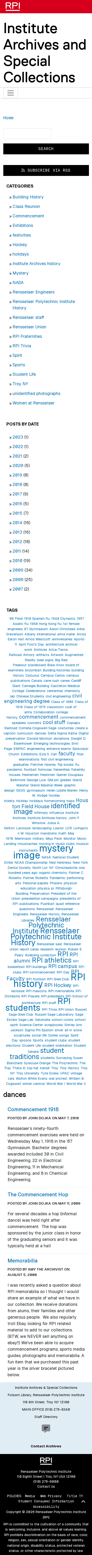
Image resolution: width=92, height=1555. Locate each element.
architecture (55, 644)
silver (59, 1030)
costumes (66, 728)
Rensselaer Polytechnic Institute (42, 925)
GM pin (53, 780)
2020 (18, 465)
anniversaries (62, 639)
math (62, 833)
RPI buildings (36, 967)
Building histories (56, 670)
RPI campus (62, 966)
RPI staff (49, 1003)
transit (45, 1068)
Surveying (64, 1058)
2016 (17, 503)
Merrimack (23, 838)
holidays (21, 254)
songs (64, 1035)
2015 (17, 513)
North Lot (40, 868)
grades (65, 780)
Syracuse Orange (37, 1063)
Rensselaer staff (28, 317)
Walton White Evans (31, 1078)
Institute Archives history (36, 263)
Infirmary (41, 813)
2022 (18, 446)
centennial (55, 691)
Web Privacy (51, 1496)
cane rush (51, 681)
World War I (55, 1084)
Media (30, 1496)
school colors (62, 1020)
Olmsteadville (66, 868)
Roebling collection (40, 955)
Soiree (53, 1035)
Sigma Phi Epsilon (39, 1030)
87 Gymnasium (36, 629)
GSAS (20, 790)
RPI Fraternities (27, 336)
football (30, 769)
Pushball (47, 904)
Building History (28, 197)
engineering (36, 749)
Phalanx (56, 883)
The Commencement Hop (38, 1194)
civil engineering (58, 696)
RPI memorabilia (61, 991)
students (48, 1058)
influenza (57, 813)
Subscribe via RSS (48, 170)
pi (52, 888)
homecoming (54, 801)
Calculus (32, 675)
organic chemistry (53, 873)
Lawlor (58, 828)
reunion (60, 949)
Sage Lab (25, 1020)
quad (60, 904)
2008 (18, 579)
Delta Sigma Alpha (62, 733)
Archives (40, 649)
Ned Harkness (60, 862)
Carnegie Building (35, 686)
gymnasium (36, 790)
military (38, 838)
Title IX (75, 1496)
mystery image (43, 851)
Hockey (20, 244)
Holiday (22, 801)
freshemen (30, 775)
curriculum (25, 733)
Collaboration (44, 712)
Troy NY (20, 383)
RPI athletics (51, 960)
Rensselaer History (45, 914)
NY (51, 868)
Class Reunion (26, 206)
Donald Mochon (39, 738)
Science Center (31, 1025)
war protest (58, 1078)
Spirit (17, 355)
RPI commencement (39, 972)
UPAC (64, 1073)
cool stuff (54, 722)
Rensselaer (45, 909)
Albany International (40, 634)
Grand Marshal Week (46, 785)
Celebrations (36, 691)
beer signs (45, 660)
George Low (36, 780)
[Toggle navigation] (10, 93)
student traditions (36, 1053)
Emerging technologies (51, 743)
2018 (17, 484)
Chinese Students (30, 696)
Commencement (28, 216)
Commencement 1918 (33, 1109)
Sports (19, 364)
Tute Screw (50, 1073)
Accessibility (46, 1507)
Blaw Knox (55, 665)
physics (44, 888)
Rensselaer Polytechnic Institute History (46, 937)
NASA (18, 282)
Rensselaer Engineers (33, 292)
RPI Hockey (57, 985)
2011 (17, 551)
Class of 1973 (35, 707)
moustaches (28, 844)
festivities (22, 235)
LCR (68, 828)
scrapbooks (53, 1025)
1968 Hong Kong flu (46, 624)
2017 (17, 494)
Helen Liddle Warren (62, 790)
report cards (29, 949)
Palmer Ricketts (35, 878)
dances (40, 733)
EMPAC (19, 749)
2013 (17, 532)
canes (65, 681)
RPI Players (30, 996)
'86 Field (16, 618)
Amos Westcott (37, 639)
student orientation (57, 1045)
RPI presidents (52, 996)
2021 (17, 456)
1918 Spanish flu (37, 618)
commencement (39, 716)
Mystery (21, 273)
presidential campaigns (40, 898)
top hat (32, 1068)
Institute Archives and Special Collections (45, 52)
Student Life (24, 374)
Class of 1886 (62, 702)
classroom (55, 707)
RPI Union (66, 1009)
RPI (62, 954)
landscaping (41, 828)
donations (61, 738)
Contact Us (46, 1486)
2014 (17, 522)
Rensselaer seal (49, 944)
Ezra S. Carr (48, 754)
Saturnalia (42, 1020)
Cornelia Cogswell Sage (37, 728)
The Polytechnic (65, 1063)
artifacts (42, 655)
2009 (18, 570)
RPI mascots (36, 991)
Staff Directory (46, 1417)
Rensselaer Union (29, 327)
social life (39, 1035)
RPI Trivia (22, 346)
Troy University (27, 1073)
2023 (18, 437)
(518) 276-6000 (46, 1481)
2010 (17, 560)
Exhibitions (23, 225)
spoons (25, 1040)
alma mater (66, 634)
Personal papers (35, 883)
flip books (66, 764)
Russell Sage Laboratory (54, 1014)
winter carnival (33, 1084)
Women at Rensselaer (34, 403)
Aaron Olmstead (62, 629)
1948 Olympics (63, 618)
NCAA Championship (31, 862)
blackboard (37, 665)
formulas (45, 769)
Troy (54, 1068)
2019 (17, 475)
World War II (76, 1084)
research (47, 949)
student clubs (56, 1040)
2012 (17, 541)
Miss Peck (54, 838)
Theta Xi (18, 1068)
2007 (18, 589)
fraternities (61, 769)
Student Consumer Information (46, 1501)
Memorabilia (23, 1260)
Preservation (40, 893)
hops (71, 801)
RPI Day (63, 972)
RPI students (38, 1004)
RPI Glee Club (58, 979)
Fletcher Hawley (43, 764)
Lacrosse (23, 828)
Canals (36, 681)
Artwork (57, 655)
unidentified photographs (36, 393)
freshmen (47, 775)
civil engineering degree (43, 698)
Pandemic (57, 878)
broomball (33, 670)
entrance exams (58, 749)
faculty (67, 753)
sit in (68, 1030)
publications (29, 904)
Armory (29, 655)
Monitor (69, 838)
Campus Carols (53, 675)
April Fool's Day (31, 644)
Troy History (69, 1068)
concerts (34, 723)
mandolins (48, 833)
